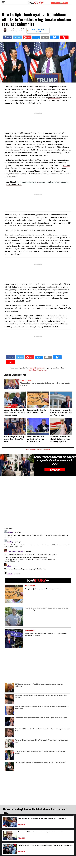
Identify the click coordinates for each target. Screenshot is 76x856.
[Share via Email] (45, 37)
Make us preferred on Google (39, 30)
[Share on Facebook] (7, 37)
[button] (36, 37)
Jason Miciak (30, 586)
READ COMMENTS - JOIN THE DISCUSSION (38, 449)
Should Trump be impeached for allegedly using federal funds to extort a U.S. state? (54, 460)
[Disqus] (38, 502)
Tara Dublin (29, 630)
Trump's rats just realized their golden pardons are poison (43, 589)
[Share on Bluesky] (54, 37)
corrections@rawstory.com (37, 370)
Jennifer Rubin (54, 97)
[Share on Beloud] (64, 37)
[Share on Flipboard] (27, 37)
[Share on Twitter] (17, 37)
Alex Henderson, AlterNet (17, 29)
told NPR (66, 165)
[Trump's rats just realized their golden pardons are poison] (14, 594)
